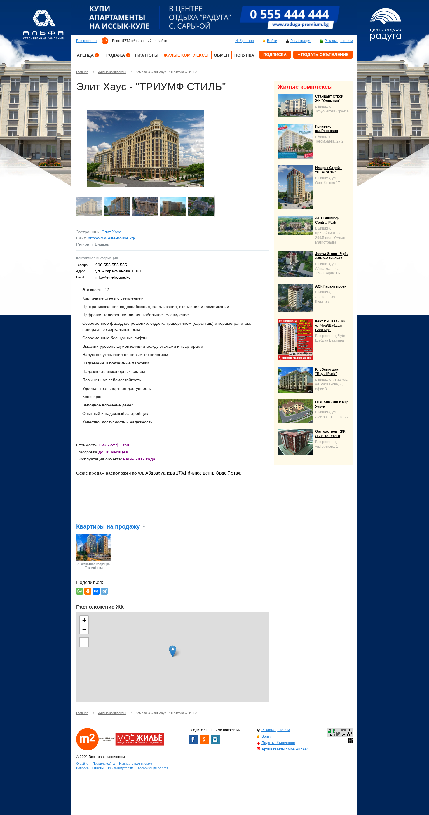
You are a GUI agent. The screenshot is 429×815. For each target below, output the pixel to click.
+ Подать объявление (323, 54)
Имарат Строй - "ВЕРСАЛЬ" (328, 170)
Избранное (244, 41)
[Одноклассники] (87, 591)
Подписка (275, 54)
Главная (82, 72)
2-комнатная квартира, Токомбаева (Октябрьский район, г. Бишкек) (94, 569)
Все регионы (86, 41)
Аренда (85, 55)
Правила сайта (104, 763)
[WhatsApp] (79, 591)
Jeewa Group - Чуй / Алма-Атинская (331, 256)
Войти (272, 41)
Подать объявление (278, 743)
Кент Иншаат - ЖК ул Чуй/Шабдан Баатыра (330, 325)
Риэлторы (146, 55)
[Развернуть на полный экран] (84, 642)
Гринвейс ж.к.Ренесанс (326, 128)
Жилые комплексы (186, 55)
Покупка (244, 55)
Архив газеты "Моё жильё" (284, 749)
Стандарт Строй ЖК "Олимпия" (329, 98)
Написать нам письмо (135, 763)
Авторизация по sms (153, 768)
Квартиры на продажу (108, 526)
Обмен (221, 55)
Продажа (114, 55)
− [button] (84, 629)
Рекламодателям (339, 41)
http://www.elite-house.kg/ (111, 238)
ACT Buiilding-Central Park (327, 220)
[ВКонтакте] (96, 591)
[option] (215, 17)
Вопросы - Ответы (90, 768)
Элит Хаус (111, 232)
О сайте (82, 763)
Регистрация (300, 41)
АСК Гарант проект (331, 286)
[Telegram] (104, 591)
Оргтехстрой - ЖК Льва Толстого (330, 434)
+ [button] (84, 620)
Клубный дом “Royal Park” (327, 371)
